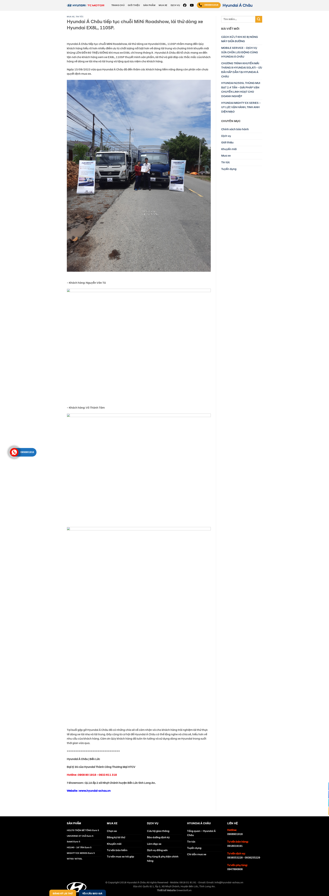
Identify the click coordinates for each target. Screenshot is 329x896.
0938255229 (252, 857)
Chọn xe (112, 831)
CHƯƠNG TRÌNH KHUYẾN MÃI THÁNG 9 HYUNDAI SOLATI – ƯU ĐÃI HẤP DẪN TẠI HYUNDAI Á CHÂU (241, 70)
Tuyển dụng (228, 169)
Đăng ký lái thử (116, 837)
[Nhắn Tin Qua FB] (324, 786)
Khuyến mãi (229, 149)
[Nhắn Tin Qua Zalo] (324, 794)
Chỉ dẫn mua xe (196, 854)
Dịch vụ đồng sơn (157, 850)
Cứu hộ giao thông (158, 831)
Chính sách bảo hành (235, 129)
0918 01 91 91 (187, 882)
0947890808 (235, 869)
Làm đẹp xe (154, 844)
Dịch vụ (175, 5)
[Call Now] (14, 452)
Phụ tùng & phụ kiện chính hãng (162, 858)
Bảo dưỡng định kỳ (158, 837)
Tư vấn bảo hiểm (117, 850)
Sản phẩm (149, 5)
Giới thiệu (134, 5)
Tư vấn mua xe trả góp (120, 856)
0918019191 (235, 846)
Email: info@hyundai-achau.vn (224, 882)
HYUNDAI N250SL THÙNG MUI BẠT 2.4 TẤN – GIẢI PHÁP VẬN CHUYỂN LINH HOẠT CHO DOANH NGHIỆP (240, 89)
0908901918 (235, 834)
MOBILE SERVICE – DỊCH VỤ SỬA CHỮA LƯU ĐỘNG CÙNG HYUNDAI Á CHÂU (239, 52)
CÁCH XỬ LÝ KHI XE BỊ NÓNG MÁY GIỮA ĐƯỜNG (239, 39)
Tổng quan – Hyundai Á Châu (201, 833)
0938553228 (235, 857)
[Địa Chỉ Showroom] (324, 803)
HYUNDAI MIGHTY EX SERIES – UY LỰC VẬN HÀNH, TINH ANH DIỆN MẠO (241, 107)
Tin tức (80, 17)
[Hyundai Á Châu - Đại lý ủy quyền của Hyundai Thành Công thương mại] (86, 5)
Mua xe (163, 5)
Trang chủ (118, 5)
